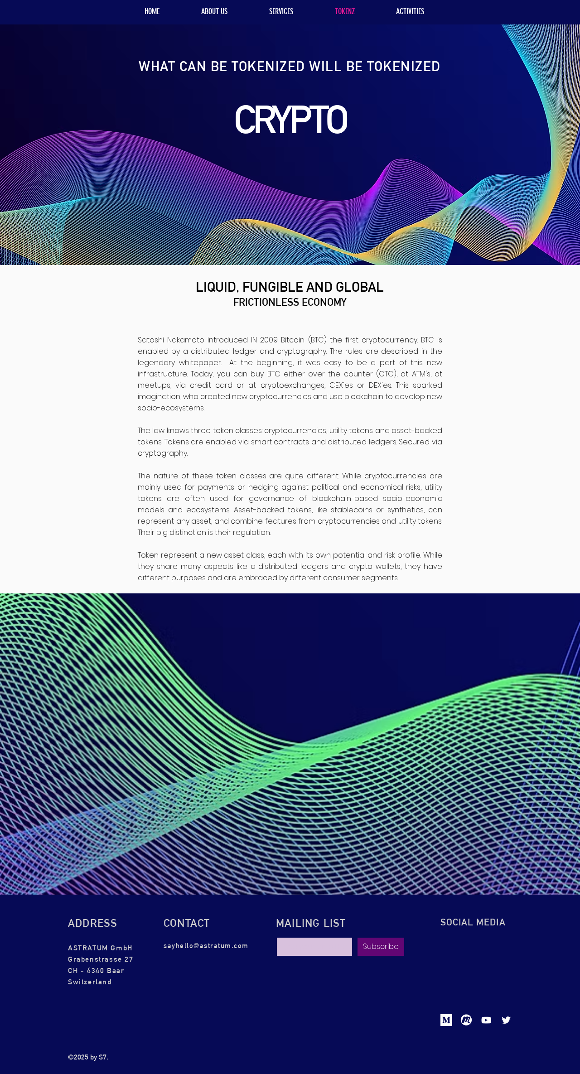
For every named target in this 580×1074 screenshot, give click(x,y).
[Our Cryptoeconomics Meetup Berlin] (466, 1020)
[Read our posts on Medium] (446, 1020)
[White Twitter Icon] (506, 1020)
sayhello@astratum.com (206, 945)
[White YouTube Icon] (486, 1020)
